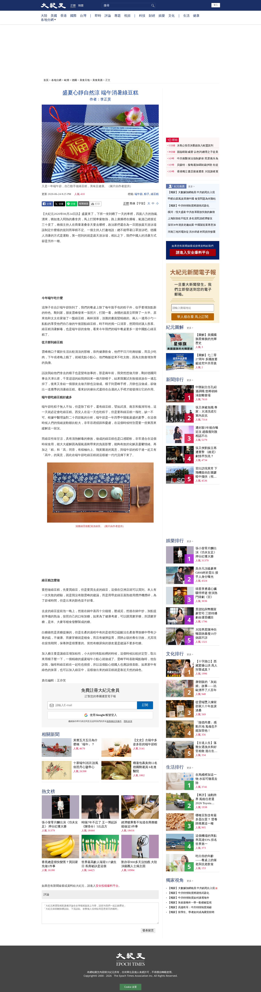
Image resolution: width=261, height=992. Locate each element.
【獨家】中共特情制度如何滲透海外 (188, 897)
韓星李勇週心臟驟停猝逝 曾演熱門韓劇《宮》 (206, 593)
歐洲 (66, 80)
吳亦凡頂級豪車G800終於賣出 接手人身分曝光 (206, 572)
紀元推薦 (179, 186)
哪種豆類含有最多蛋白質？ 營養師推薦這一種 (206, 819)
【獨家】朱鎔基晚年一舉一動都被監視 (190, 902)
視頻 (127, 15)
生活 (186, 15)
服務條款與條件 (114, 721)
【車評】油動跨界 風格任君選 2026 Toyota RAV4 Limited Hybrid (206, 799)
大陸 (44, 15)
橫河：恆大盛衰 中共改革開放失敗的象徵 (191, 212)
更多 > (191, 186)
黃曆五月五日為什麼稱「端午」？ (85, 742)
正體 (73, 5)
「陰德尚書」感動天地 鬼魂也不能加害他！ (206, 726)
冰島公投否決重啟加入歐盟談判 (195, 145)
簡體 (80, 5)
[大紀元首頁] (53, 5)
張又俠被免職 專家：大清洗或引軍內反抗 (206, 411)
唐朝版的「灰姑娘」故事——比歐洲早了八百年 (206, 686)
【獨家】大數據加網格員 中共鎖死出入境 (191, 192)
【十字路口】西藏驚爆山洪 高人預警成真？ (206, 665)
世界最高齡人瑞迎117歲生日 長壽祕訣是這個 (98, 864)
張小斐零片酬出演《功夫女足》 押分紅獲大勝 (60, 824)
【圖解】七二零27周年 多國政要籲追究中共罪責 (206, 359)
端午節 (139, 194)
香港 (63, 15)
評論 (108, 15)
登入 (216, 5)
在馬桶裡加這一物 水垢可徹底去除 (206, 779)
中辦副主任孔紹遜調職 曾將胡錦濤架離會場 (206, 391)
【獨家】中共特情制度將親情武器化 (188, 205)
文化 (171, 15)
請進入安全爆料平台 (193, 252)
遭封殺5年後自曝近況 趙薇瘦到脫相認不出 (206, 432)
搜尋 (152, 5)
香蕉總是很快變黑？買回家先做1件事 (60, 864)
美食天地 (85, 80)
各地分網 (47, 19)
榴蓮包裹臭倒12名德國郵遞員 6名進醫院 (145, 767)
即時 (98, 15)
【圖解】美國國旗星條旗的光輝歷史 (206, 339)
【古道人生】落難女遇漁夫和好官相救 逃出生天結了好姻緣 (206, 747)
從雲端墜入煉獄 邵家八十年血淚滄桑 (206, 706)
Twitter (59, 203)
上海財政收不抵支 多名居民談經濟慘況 (190, 218)
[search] (129, 5)
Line (71, 203)
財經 (152, 15)
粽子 (146, 194)
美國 (54, 15)
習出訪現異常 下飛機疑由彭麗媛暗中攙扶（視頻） (206, 473)
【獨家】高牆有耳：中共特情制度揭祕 (190, 907)
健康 (196, 15)
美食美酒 (97, 80)
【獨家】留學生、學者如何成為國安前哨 (191, 912)
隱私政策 (128, 721)
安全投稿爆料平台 (107, 885)
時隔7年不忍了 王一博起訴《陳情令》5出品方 (99, 824)
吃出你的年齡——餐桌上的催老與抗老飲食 (206, 860)
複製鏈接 (83, 203)
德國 (74, 80)
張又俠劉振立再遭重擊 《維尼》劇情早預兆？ (206, 452)
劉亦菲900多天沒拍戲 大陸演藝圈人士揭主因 (139, 864)
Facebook (47, 203)
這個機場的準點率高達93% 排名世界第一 (206, 840)
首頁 (46, 80)
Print (95, 203)
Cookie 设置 (130, 987)
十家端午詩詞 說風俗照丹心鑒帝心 (85, 765)
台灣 (83, 15)
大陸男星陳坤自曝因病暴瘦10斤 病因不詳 (206, 633)
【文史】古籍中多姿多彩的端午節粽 (145, 742)
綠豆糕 (155, 194)
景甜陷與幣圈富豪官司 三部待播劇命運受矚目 (206, 613)
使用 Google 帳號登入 (103, 715)
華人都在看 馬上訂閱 (192, 317)
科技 (142, 15)
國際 (73, 15)
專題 (117, 15)
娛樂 (162, 15)
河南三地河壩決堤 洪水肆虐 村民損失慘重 (191, 231)
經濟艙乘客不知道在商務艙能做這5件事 (139, 824)
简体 (132, 203)
